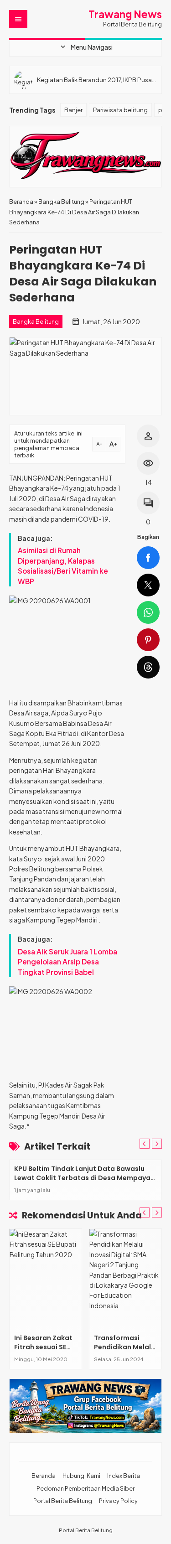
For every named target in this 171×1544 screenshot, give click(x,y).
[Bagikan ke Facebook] (148, 557)
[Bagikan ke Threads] (148, 667)
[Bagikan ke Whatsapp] (148, 612)
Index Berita (123, 1475)
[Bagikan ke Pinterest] (148, 639)
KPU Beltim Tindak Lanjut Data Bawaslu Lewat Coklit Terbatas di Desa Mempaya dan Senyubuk (82, 1177)
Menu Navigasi (86, 47)
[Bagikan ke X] (148, 585)
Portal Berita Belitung (62, 1500)
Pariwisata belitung (120, 110)
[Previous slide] (145, 1144)
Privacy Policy (118, 1500)
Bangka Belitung (36, 321)
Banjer (73, 110)
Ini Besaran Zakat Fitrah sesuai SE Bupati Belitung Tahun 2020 (43, 1351)
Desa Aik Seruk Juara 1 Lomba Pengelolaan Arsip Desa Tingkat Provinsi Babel (67, 961)
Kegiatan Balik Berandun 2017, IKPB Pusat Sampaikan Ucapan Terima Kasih (95, 79)
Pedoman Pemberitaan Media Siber (85, 1488)
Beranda (43, 1475)
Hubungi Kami (81, 1475)
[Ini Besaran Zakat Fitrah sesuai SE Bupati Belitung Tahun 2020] (46, 1279)
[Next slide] (157, 1144)
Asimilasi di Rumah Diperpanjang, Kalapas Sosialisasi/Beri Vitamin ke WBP (63, 565)
